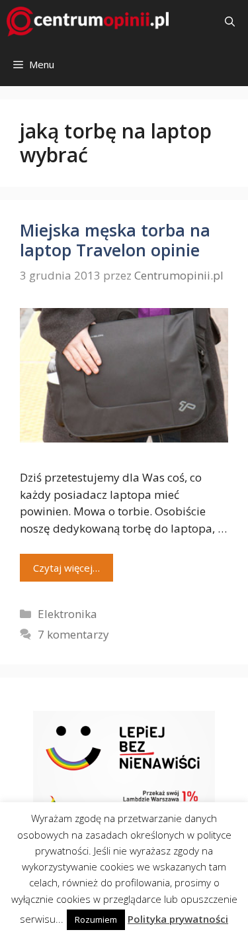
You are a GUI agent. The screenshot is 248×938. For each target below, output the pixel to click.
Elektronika (67, 613)
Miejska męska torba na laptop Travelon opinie (115, 240)
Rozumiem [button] (96, 919)
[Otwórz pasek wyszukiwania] (230, 21)
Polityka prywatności (178, 918)
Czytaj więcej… (66, 567)
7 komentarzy (73, 634)
